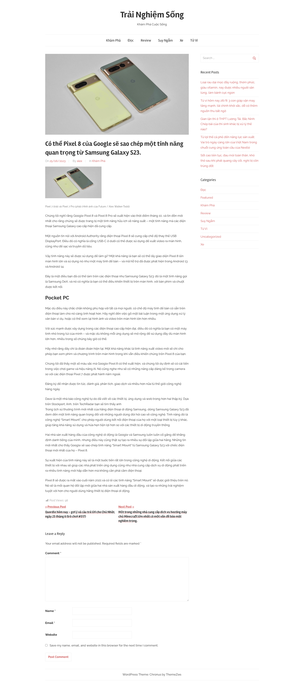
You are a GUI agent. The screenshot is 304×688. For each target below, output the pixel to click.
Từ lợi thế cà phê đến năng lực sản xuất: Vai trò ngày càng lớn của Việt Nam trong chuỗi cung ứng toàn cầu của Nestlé (229, 142)
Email (50, 623)
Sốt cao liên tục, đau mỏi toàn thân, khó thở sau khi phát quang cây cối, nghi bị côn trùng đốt (229, 161)
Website (51, 634)
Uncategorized (211, 236)
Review (146, 40)
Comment (53, 553)
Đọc (131, 40)
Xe (181, 40)
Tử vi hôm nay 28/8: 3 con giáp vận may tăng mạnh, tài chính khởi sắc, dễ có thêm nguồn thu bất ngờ (229, 106)
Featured (207, 197)
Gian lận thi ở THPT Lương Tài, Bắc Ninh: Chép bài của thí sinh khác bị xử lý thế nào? (228, 124)
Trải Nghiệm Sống (152, 15)
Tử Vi (194, 40)
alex (79, 161)
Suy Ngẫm (165, 40)
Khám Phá (113, 40)
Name (50, 611)
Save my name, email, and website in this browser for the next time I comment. (104, 645)
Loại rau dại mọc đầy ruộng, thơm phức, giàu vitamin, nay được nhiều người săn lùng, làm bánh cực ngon (228, 87)
